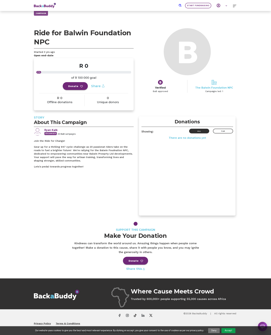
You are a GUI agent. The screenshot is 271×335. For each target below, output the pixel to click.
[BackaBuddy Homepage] (45, 4)
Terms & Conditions (68, 323)
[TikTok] (135, 315)
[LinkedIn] (143, 315)
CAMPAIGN (41, 13)
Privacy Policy (42, 323)
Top (223, 131)
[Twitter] (151, 315)
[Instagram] (127, 315)
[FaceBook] (119, 315)
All (199, 131)
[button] (180, 5)
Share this (134, 269)
